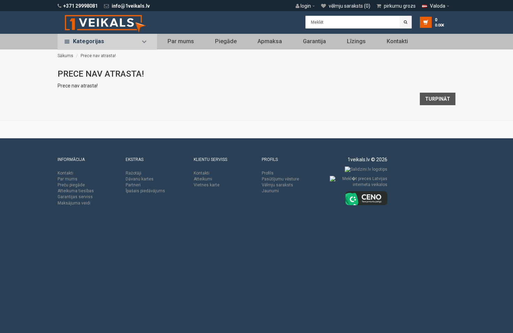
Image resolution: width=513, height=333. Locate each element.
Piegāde (226, 41)
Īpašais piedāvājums (145, 190)
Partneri (133, 185)
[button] (307, 5)
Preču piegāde (71, 185)
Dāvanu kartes (140, 179)
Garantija (314, 41)
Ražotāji (133, 173)
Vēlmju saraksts (277, 185)
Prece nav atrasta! (98, 55)
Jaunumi (270, 190)
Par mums (181, 41)
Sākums (65, 55)
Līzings (356, 41)
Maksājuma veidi (74, 203)
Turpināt (437, 99)
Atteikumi (203, 179)
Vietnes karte (207, 185)
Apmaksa (270, 41)
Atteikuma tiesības (76, 190)
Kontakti (397, 41)
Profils (268, 173)
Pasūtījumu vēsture (280, 179)
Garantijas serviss (75, 196)
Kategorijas (88, 41)
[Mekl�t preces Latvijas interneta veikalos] (358, 183)
